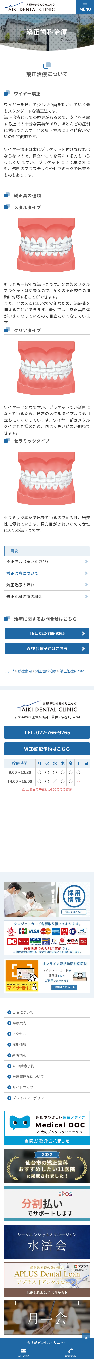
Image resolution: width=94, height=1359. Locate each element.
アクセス (19, 1033)
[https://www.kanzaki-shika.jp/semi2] (47, 1317)
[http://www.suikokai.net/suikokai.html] (47, 1242)
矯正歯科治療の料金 (24, 596)
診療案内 (19, 1023)
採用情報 (19, 1044)
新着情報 (19, 1055)
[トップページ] (40, 7)
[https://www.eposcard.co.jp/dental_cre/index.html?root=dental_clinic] (47, 1203)
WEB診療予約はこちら (47, 648)
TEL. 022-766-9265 (47, 633)
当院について (22, 1012)
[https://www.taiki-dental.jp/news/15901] (47, 976)
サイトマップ (22, 1087)
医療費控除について (28, 1076)
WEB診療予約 (23, 1066)
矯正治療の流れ (20, 585)
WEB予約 (23, 1356)
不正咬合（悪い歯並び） (28, 561)
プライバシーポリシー (29, 1098)
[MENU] (85, 7)
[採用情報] (47, 899)
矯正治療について (22, 573)
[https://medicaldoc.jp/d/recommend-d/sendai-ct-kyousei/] (47, 1166)
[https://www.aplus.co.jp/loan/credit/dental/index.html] (47, 1279)
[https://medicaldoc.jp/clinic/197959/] (47, 1128)
